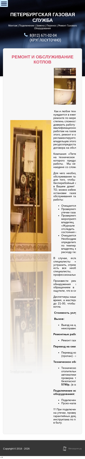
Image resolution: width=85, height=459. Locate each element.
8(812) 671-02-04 (43, 35)
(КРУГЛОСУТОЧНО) (45, 40)
